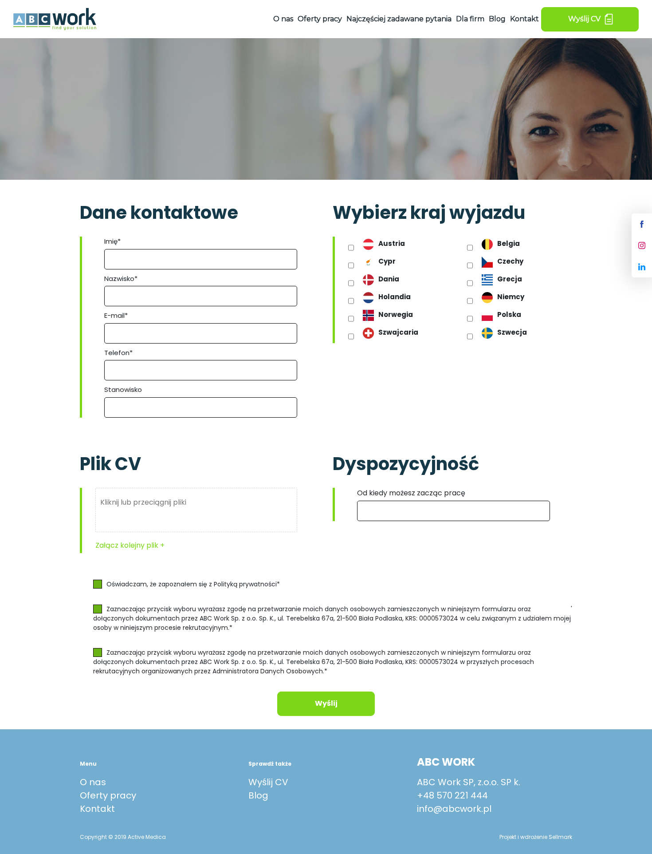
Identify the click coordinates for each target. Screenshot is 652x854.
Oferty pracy (320, 19)
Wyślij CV (268, 782)
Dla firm (470, 19)
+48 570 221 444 (452, 795)
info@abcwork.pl (454, 809)
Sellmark (560, 837)
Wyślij (326, 703)
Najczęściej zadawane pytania (399, 19)
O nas (283, 19)
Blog (497, 19)
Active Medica (147, 837)
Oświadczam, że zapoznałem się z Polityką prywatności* (193, 584)
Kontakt (524, 19)
